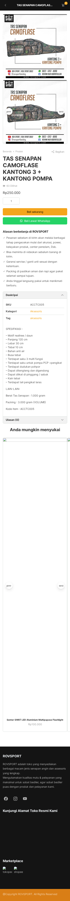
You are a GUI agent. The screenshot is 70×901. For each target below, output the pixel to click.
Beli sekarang (35, 211)
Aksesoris (36, 311)
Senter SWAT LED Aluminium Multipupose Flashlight (35, 719)
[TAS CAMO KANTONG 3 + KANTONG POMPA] (35, 46)
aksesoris (36, 318)
